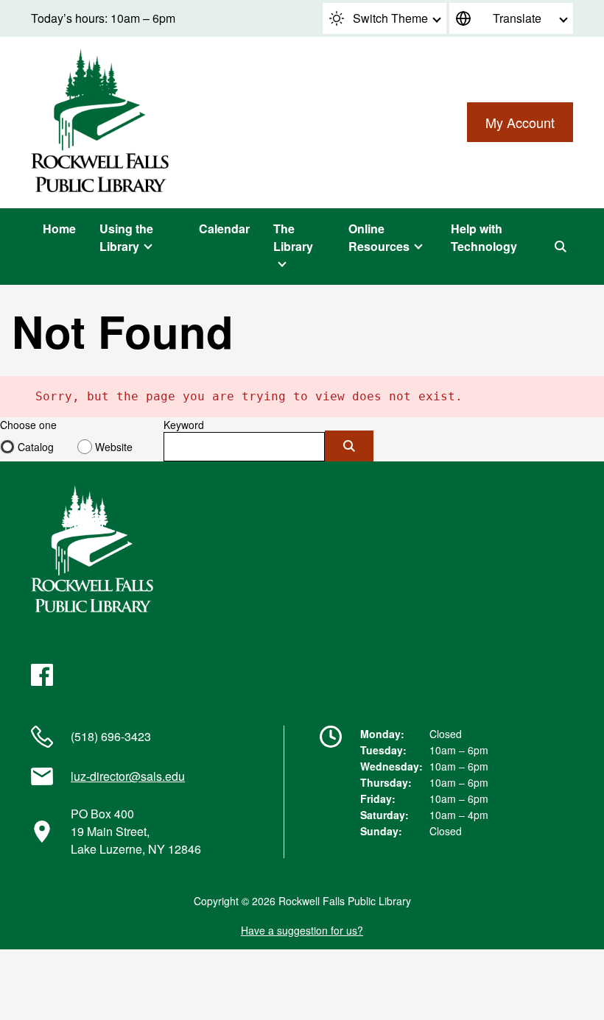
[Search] (560, 246)
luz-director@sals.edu (128, 776)
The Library (293, 237)
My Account (520, 122)
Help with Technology (484, 237)
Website (114, 446)
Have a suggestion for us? (302, 930)
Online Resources (379, 237)
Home (59, 228)
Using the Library (126, 237)
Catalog (36, 446)
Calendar (224, 228)
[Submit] (349, 446)
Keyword (184, 424)
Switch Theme (390, 18)
